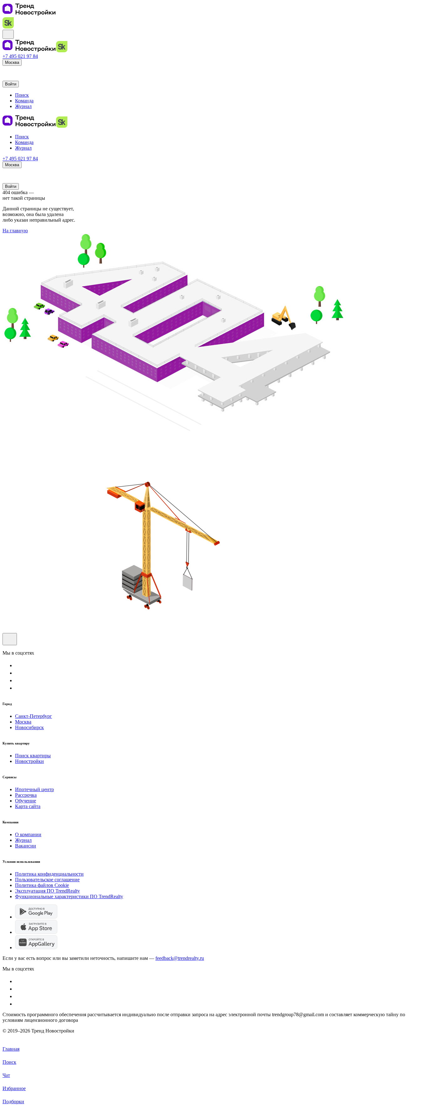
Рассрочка (26, 795)
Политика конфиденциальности (49, 874)
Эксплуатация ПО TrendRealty (47, 890)
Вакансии (25, 845)
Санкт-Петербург (33, 716)
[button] (6, 70)
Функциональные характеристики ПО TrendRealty (69, 896)
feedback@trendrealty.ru (179, 958)
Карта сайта (27, 806)
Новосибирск (29, 727)
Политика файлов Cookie (42, 885)
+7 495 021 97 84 (20, 56)
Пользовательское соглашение (47, 879)
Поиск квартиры (33, 755)
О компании (28, 834)
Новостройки (29, 761)
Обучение (25, 800)
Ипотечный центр (34, 789)
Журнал (23, 840)
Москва (23, 721)
